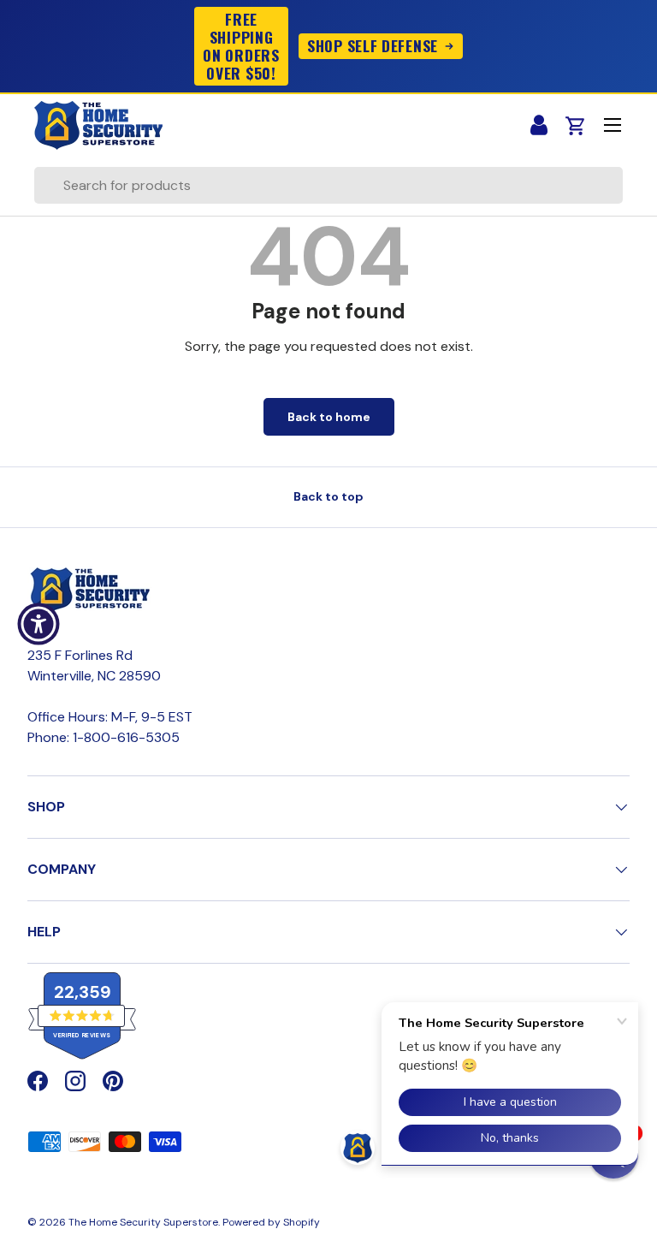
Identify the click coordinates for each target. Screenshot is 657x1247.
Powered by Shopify (271, 1222)
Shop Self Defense (372, 45)
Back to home (328, 417)
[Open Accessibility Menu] (38, 624)
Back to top (328, 496)
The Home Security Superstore (143, 1222)
